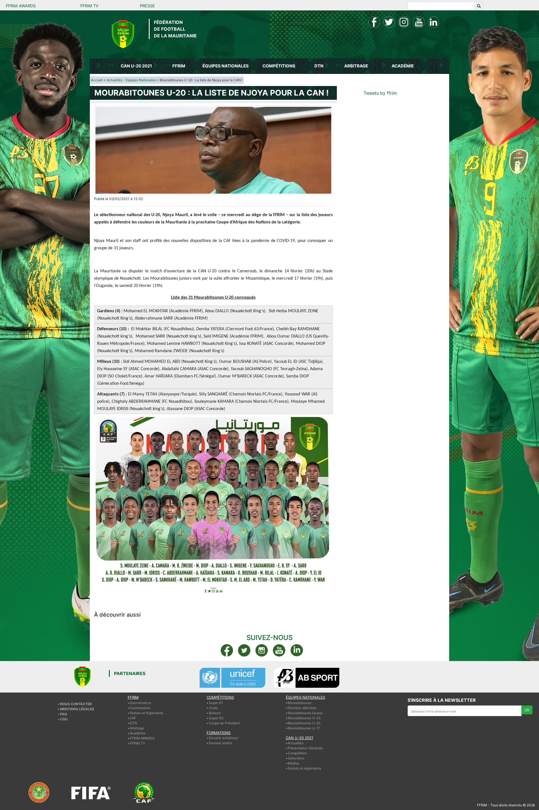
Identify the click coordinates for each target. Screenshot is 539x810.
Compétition (297, 753)
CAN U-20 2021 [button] (136, 66)
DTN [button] (318, 66)
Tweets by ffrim (380, 93)
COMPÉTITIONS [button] (278, 66)
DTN (133, 723)
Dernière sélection (302, 708)
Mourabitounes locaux (305, 713)
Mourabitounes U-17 (304, 728)
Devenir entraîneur (223, 738)
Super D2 (216, 718)
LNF (133, 718)
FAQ (63, 714)
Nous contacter (76, 704)
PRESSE (147, 5)
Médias (293, 763)
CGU (64, 719)
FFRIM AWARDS (21, 5)
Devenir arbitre (220, 743)
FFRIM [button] (178, 66)
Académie (137, 733)
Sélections (296, 758)
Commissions (140, 708)
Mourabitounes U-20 (304, 723)
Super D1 (216, 703)
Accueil (97, 80)
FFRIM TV (89, 5)
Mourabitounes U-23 (304, 718)
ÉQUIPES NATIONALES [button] (225, 66)
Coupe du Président (224, 723)
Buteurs (215, 713)
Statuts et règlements (146, 713)
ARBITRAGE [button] (356, 66)
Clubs (213, 708)
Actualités (295, 743)
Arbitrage (137, 728)
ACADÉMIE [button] (403, 66)
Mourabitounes (299, 703)
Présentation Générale (305, 748)
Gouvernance (140, 703)
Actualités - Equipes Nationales (131, 80)
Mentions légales (77, 709)
